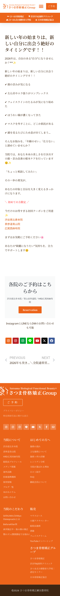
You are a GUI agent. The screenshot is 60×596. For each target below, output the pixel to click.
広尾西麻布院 (12, 228)
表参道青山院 (12, 224)
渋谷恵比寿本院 (14, 219)
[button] (41, 6)
